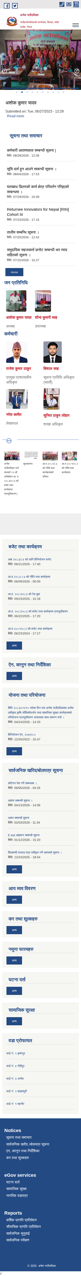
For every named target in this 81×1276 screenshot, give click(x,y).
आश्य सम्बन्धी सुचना (18, 818)
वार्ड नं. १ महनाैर (15, 1104)
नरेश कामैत (13, 414)
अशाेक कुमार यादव (19, 317)
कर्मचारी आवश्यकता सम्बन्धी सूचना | (31, 150)
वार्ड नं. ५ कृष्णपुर (15, 1053)
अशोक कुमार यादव (21, 102)
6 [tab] (42, 92)
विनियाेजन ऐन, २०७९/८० (22, 734)
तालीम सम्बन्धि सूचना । (23, 232)
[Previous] (4, 71)
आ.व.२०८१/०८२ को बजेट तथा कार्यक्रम (30, 628)
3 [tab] (27, 92)
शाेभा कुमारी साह (46, 317)
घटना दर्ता (13, 1182)
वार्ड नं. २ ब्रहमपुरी (16, 1091)
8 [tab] (53, 92)
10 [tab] (63, 92)
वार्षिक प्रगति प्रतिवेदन (21, 1220)
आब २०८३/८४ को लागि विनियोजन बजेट (29, 559)
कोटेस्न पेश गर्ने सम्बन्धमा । (22, 783)
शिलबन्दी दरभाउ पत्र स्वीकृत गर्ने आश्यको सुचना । (35, 852)
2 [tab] (22, 92)
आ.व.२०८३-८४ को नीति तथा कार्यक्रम (29, 576)
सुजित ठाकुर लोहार (56, 415)
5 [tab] (37, 92)
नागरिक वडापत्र (17, 1196)
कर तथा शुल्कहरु (17, 1158)
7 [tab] (48, 92)
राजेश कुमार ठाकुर (18, 368)
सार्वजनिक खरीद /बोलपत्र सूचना (27, 1144)
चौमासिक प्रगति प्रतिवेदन (23, 1227)
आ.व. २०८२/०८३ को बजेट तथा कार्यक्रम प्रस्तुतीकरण (38, 611)
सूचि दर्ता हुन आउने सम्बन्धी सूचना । (32, 169)
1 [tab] (17, 92)
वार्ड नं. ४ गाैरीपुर (15, 1066)
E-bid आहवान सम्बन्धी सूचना (24, 835)
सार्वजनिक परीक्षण (17, 1240)
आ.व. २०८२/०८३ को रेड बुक (24, 594)
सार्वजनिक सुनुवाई (18, 1234)
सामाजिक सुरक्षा (16, 1189)
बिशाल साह (51, 368)
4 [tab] (32, 92)
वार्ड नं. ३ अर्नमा (15, 1078)
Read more (15, 116)
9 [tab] (58, 92)
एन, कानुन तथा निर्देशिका (23, 1151)
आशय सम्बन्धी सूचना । (20, 800)
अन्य (14, 645)
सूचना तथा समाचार (19, 1137)
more (14, 272)
